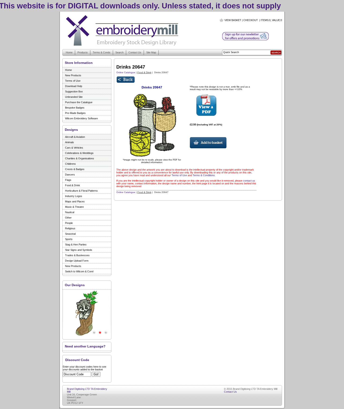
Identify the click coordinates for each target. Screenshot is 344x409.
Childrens (70, 163)
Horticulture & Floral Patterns (81, 190)
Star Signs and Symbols (78, 249)
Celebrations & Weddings (79, 153)
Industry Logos (73, 196)
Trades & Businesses (77, 255)
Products (82, 52)
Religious (70, 228)
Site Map (151, 52)
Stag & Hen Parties (76, 244)
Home (69, 52)
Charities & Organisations (79, 158)
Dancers (70, 174)
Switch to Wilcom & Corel (79, 271)
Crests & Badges (74, 169)
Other (68, 217)
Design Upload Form (76, 260)
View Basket (232, 20)
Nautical (69, 212)
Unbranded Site (74, 96)
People (69, 223)
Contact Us (134, 52)
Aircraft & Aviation (75, 136)
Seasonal (70, 233)
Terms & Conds (101, 52)
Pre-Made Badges (75, 113)
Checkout (250, 20)
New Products (73, 75)
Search (119, 52)
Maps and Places (75, 201)
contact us (249, 180)
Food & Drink (72, 185)
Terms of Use (73, 80)
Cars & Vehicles (74, 147)
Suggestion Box (74, 91)
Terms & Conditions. (204, 175)
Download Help (73, 86)
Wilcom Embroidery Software (81, 118)
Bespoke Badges (74, 107)
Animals (69, 142)
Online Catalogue (125, 72)
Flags (68, 180)
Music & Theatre (74, 206)
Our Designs (75, 285)
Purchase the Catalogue (78, 102)
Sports (69, 239)
